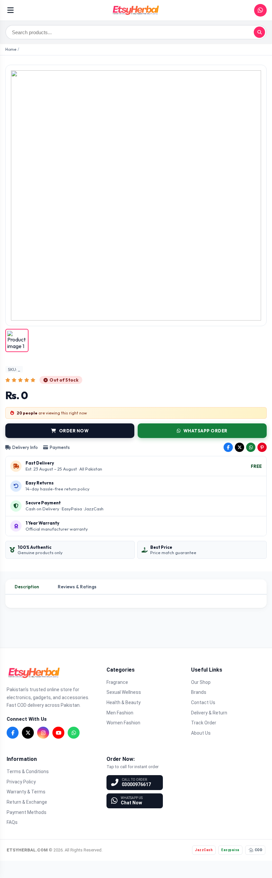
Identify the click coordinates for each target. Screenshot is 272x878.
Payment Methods (26, 812)
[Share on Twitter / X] (239, 447)
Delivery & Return (209, 712)
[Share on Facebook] (228, 447)
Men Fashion (119, 712)
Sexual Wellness (123, 692)
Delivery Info (25, 447)
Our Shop (201, 682)
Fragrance (117, 682)
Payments (60, 447)
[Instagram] (43, 733)
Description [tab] (27, 586)
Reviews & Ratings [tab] (77, 586)
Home (10, 49)
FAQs (12, 822)
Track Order (203, 722)
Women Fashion (123, 722)
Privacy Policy (21, 781)
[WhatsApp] (74, 733)
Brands (198, 692)
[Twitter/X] (28, 733)
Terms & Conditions (28, 771)
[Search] (259, 32)
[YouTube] (58, 733)
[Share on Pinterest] (262, 447)
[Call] (260, 10)
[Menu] (10, 10)
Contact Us (203, 702)
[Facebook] (13, 733)
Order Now (74, 430)
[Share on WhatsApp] (250, 447)
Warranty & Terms (26, 791)
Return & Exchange (27, 802)
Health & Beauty (123, 702)
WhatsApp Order (205, 430)
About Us (201, 733)
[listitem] (17, 340)
